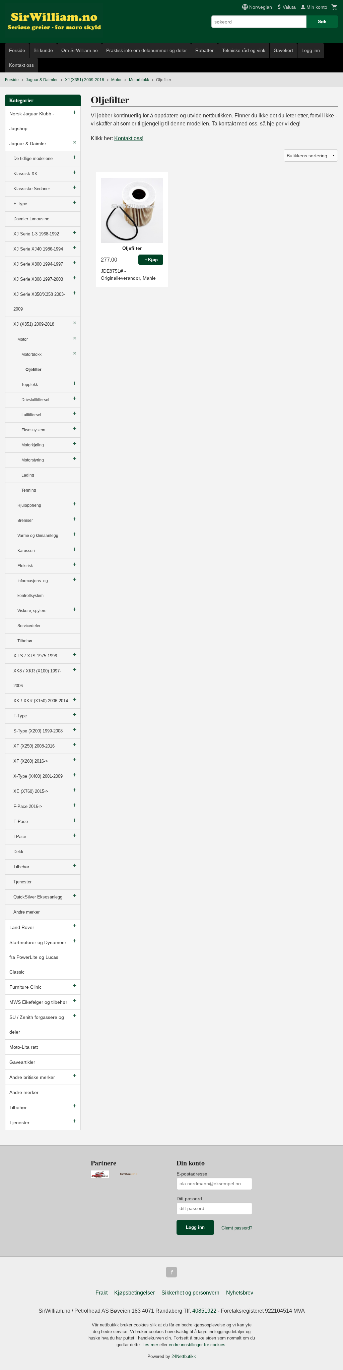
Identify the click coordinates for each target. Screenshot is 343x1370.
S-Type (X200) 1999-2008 (38, 730)
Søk (322, 21)
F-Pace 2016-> (27, 806)
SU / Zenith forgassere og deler (36, 1025)
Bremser (25, 520)
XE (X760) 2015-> (30, 791)
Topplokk (29, 384)
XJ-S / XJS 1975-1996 (35, 655)
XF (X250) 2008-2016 (34, 746)
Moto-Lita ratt (23, 1047)
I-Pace (19, 836)
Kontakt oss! (128, 138)
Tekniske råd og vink (243, 50)
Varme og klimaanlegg (37, 535)
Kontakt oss (21, 65)
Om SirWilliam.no (79, 50)
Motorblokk (31, 354)
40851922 (204, 1311)
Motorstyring (32, 460)
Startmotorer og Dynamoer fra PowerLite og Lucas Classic (37, 957)
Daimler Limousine (31, 218)
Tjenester (22, 881)
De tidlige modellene (33, 158)
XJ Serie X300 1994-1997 (38, 264)
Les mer (150, 1344)
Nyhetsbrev (239, 1293)
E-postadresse (192, 1173)
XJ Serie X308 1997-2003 (38, 279)
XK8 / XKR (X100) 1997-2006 (37, 678)
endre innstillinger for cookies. (198, 1344)
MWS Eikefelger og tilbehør (38, 1002)
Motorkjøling (32, 445)
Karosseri (26, 550)
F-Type (20, 715)
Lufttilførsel (31, 415)
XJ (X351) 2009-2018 (33, 324)
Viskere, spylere (32, 610)
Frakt (101, 1293)
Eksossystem (33, 430)
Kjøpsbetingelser (134, 1293)
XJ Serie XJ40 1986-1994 (38, 249)
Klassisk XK (25, 173)
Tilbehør (24, 641)
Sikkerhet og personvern (190, 1293)
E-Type (20, 203)
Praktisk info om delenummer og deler (146, 50)
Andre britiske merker (32, 1077)
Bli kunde (43, 50)
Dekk (18, 851)
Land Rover (21, 927)
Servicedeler (29, 625)
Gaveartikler (22, 1062)
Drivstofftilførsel (35, 399)
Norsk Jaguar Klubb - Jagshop (31, 121)
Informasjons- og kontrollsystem (32, 588)
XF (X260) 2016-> (30, 761)
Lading (27, 475)
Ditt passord (189, 1198)
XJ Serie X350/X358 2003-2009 (39, 302)
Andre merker (26, 912)
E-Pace (20, 821)
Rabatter (204, 50)
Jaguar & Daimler (27, 143)
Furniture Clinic (25, 987)
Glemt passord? (236, 1227)
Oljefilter (33, 369)
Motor (22, 339)
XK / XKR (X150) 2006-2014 (40, 700)
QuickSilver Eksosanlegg (37, 896)
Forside (17, 50)
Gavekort (283, 50)
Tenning (28, 490)
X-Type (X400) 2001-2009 (38, 776)
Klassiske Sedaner (31, 188)
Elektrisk (25, 565)
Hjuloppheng (29, 505)
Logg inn (310, 50)
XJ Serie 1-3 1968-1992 (36, 233)
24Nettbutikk (184, 1356)
